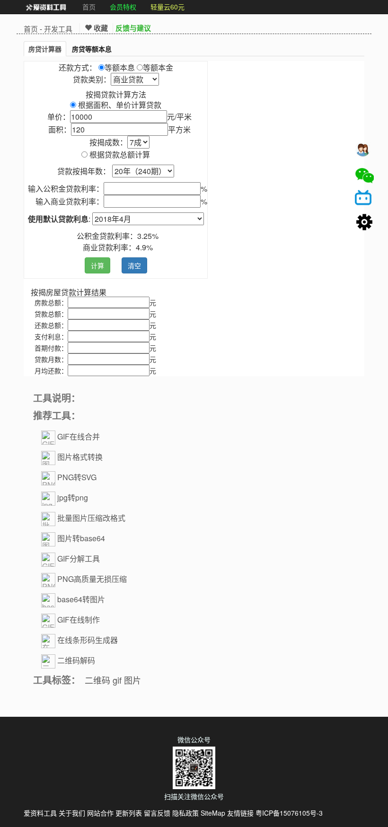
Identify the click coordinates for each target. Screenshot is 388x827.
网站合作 (100, 813)
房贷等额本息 (92, 48)
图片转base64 (81, 538)
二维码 (97, 680)
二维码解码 (76, 660)
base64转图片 (81, 599)
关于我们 (72, 813)
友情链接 (240, 813)
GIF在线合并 (78, 436)
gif (117, 680)
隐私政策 (185, 813)
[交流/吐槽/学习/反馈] (364, 152)
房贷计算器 (45, 48)
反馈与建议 (133, 28)
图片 (132, 680)
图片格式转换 (80, 456)
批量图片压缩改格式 (91, 517)
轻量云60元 (167, 6)
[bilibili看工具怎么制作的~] (364, 199)
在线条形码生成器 (87, 639)
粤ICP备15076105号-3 (289, 813)
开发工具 (58, 29)
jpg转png (72, 497)
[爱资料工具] (46, 7)
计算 (97, 265)
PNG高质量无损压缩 (92, 578)
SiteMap (213, 813)
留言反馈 (157, 813)
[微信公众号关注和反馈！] (364, 175)
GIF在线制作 (78, 619)
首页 (89, 6)
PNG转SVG (77, 477)
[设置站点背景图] (364, 223)
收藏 (100, 28)
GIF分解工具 (78, 558)
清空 (134, 265)
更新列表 (128, 813)
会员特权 (123, 6)
